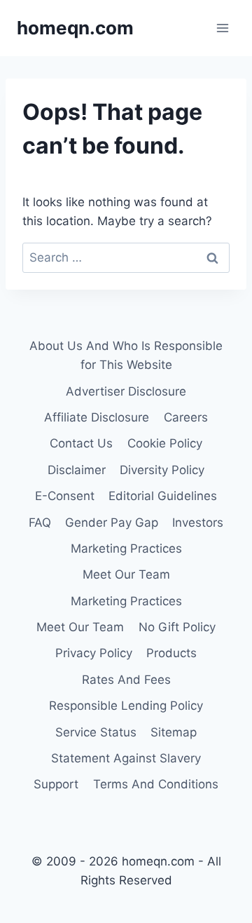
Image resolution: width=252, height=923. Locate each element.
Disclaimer (77, 470)
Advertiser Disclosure (126, 391)
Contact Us (81, 443)
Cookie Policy (164, 443)
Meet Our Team (126, 574)
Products (171, 653)
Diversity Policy (162, 470)
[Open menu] (222, 28)
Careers (186, 417)
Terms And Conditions (155, 784)
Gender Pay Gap (111, 523)
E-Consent (64, 496)
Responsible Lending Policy (126, 706)
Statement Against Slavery (126, 758)
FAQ (40, 523)
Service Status (95, 732)
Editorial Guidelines (162, 496)
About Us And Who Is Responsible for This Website (126, 355)
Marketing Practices (126, 548)
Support (56, 784)
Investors (197, 523)
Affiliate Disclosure (96, 417)
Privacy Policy (93, 653)
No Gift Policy (177, 627)
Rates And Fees (126, 680)
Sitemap (173, 732)
